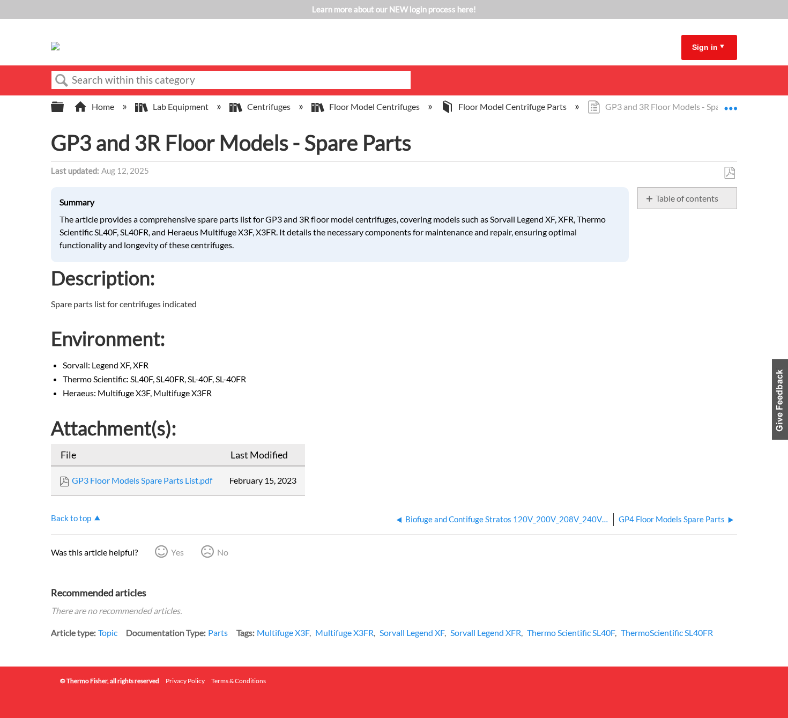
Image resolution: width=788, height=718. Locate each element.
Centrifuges (269, 106)
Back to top (71, 518)
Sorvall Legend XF (412, 632)
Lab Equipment (180, 106)
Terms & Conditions (238, 681)
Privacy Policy (185, 681)
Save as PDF (729, 173)
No (222, 552)
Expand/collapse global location (730, 103)
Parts (218, 632)
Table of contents (687, 198)
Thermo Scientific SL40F (571, 632)
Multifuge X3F (283, 632)
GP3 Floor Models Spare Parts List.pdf (142, 480)
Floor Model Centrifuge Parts (512, 106)
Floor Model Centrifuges (374, 106)
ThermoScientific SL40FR (667, 632)
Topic (107, 632)
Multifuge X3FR (344, 632)
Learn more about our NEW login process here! (394, 9)
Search (61, 80)
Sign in (705, 47)
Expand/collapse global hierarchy (64, 107)
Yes (177, 552)
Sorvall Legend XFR (485, 632)
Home (103, 106)
